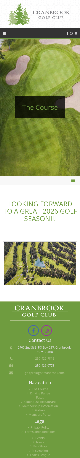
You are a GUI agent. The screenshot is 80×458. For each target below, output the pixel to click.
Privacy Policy (40, 427)
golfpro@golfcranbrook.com (45, 373)
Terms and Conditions (40, 432)
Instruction (40, 450)
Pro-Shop (40, 446)
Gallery (40, 410)
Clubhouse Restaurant (40, 402)
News (40, 442)
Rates (40, 397)
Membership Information (40, 406)
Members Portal (40, 415)
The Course (40, 389)
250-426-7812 (44, 358)
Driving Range (40, 393)
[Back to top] (74, 444)
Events (40, 438)
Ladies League (40, 455)
